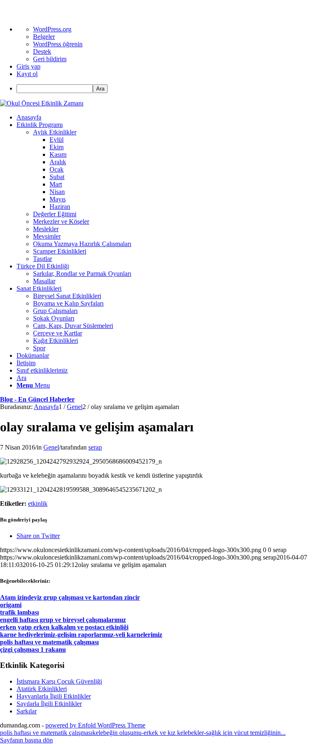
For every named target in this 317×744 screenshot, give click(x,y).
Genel (51, 447)
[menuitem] (167, 88)
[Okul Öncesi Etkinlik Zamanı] (41, 103)
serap (95, 447)
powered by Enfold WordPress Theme (95, 725)
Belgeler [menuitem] (44, 36)
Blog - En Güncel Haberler (37, 399)
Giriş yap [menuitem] (28, 66)
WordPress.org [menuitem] (52, 29)
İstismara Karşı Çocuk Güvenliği (59, 681)
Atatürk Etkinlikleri (42, 688)
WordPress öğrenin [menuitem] (58, 44)
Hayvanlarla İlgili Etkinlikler (54, 696)
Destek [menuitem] (42, 51)
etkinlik (37, 503)
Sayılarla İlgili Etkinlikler (49, 703)
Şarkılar (27, 711)
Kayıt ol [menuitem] (27, 73)
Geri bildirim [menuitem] (49, 58)
